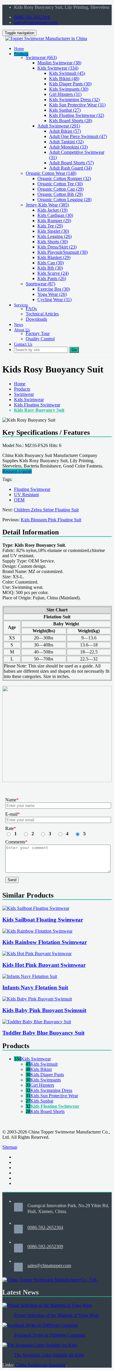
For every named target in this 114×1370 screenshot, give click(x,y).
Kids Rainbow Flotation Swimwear (44, 942)
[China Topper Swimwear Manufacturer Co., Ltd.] (49, 1279)
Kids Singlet (53, 231)
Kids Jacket (52, 210)
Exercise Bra (53, 289)
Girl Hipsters (65, 94)
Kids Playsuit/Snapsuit (62, 252)
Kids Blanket (53, 257)
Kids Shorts (52, 241)
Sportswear (40, 283)
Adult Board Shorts (71, 162)
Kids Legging (54, 236)
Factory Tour (38, 333)
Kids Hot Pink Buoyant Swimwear (44, 965)
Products (22, 389)
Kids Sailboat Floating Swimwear (42, 920)
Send (12, 880)
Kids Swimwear (57, 67)
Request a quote (17, 471)
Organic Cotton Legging (64, 199)
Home (19, 383)
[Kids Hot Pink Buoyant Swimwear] (37, 953)
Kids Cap (50, 262)
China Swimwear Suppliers (40, 1364)
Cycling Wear (54, 299)
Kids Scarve (53, 273)
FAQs (31, 308)
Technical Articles (42, 313)
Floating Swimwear (32, 489)
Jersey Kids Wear (47, 204)
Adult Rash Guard (70, 167)
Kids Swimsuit (67, 73)
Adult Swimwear (58, 125)
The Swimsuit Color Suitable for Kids (49, 1354)
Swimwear (41, 57)
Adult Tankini (66, 141)
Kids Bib (50, 267)
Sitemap (9, 1147)
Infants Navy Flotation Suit (35, 987)
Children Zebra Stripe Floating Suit (46, 509)
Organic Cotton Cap (60, 189)
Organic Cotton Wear (51, 173)
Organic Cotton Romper (64, 178)
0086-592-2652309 (45, 1246)
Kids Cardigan (55, 215)
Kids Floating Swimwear (76, 115)
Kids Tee (50, 225)
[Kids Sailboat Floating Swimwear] (35, 908)
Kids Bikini (64, 78)
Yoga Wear (52, 294)
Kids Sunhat (65, 110)
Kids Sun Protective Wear (77, 104)
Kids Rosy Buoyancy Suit (39, 410)
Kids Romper (54, 220)
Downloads (36, 319)
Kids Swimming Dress (74, 99)
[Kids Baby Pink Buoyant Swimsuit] (37, 998)
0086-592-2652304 (32, 17)
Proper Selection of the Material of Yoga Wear (56, 1315)
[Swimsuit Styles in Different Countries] (40, 1325)
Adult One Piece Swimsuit (78, 136)
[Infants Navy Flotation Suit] (29, 976)
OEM (19, 499)
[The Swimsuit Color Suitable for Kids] (39, 1345)
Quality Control (40, 338)
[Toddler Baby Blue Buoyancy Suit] (36, 1021)
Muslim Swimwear (59, 62)
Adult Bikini (65, 131)
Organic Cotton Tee (60, 183)
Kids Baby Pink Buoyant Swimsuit (44, 1010)
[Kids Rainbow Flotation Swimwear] (37, 931)
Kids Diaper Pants (70, 83)
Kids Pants (51, 278)
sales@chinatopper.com (36, 22)
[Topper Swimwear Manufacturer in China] (46, 38)
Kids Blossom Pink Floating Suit (51, 519)
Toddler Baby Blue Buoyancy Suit (43, 1033)
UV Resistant (26, 494)
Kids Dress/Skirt (57, 246)
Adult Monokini (68, 146)
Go (74, 350)
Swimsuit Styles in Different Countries (49, 1335)
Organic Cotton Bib (60, 194)
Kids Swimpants (68, 89)
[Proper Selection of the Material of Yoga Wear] (47, 1305)
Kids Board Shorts (70, 120)
